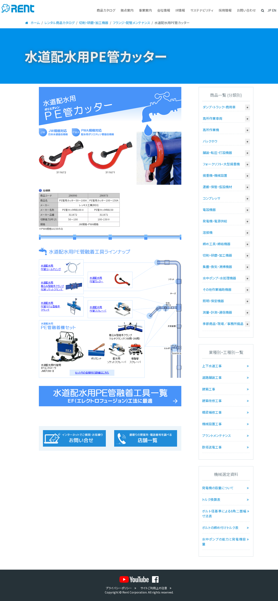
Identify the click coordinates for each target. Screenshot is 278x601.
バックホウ (210, 141)
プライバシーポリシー (119, 588)
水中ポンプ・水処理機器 (219, 278)
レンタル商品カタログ (59, 22)
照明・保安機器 (213, 300)
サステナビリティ (201, 10)
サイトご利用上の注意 (153, 588)
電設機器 (209, 209)
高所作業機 (211, 129)
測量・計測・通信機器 (217, 312)
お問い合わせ (246, 10)
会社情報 (163, 10)
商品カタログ (106, 10)
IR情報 (180, 10)
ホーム (35, 22)
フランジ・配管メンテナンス (131, 22)
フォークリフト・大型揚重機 (221, 164)
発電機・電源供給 (215, 221)
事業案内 (145, 10)
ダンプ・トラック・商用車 (219, 106)
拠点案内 (127, 10)
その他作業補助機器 (217, 289)
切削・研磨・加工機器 (93, 22)
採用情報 (225, 10)
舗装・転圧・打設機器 (217, 152)
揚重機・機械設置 (215, 175)
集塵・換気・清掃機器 (217, 266)
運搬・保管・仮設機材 (217, 186)
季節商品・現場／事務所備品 (223, 323)
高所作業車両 (212, 118)
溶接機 (207, 232)
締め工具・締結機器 (216, 243)
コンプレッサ (211, 198)
